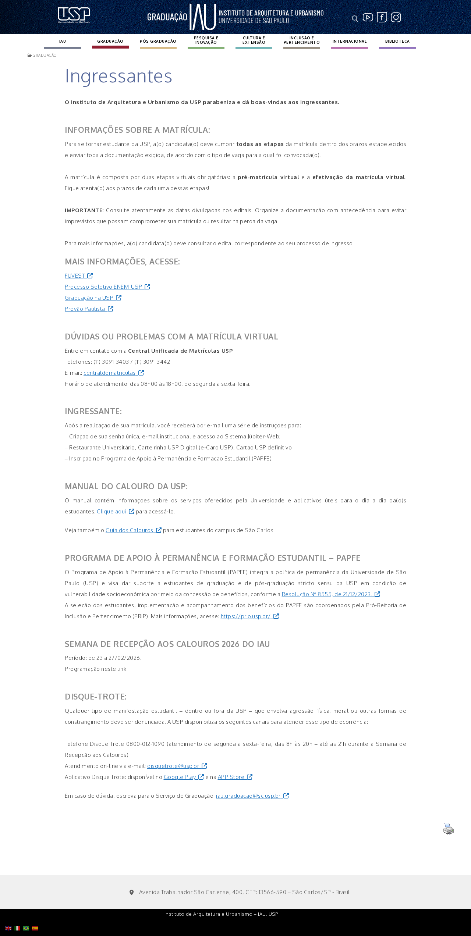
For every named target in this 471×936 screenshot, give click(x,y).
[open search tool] (355, 18)
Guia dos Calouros (129, 530)
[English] (10, 909)
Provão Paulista (85, 308)
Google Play (180, 776)
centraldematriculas (110, 372)
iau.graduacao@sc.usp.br (248, 795)
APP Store (231, 776)
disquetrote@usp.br (173, 765)
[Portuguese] (27, 909)
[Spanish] (36, 909)
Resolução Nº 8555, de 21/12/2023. (327, 594)
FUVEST (75, 275)
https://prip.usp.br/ (246, 616)
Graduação (44, 55)
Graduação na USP (89, 297)
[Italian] (18, 909)
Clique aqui (111, 511)
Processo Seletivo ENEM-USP (103, 286)
